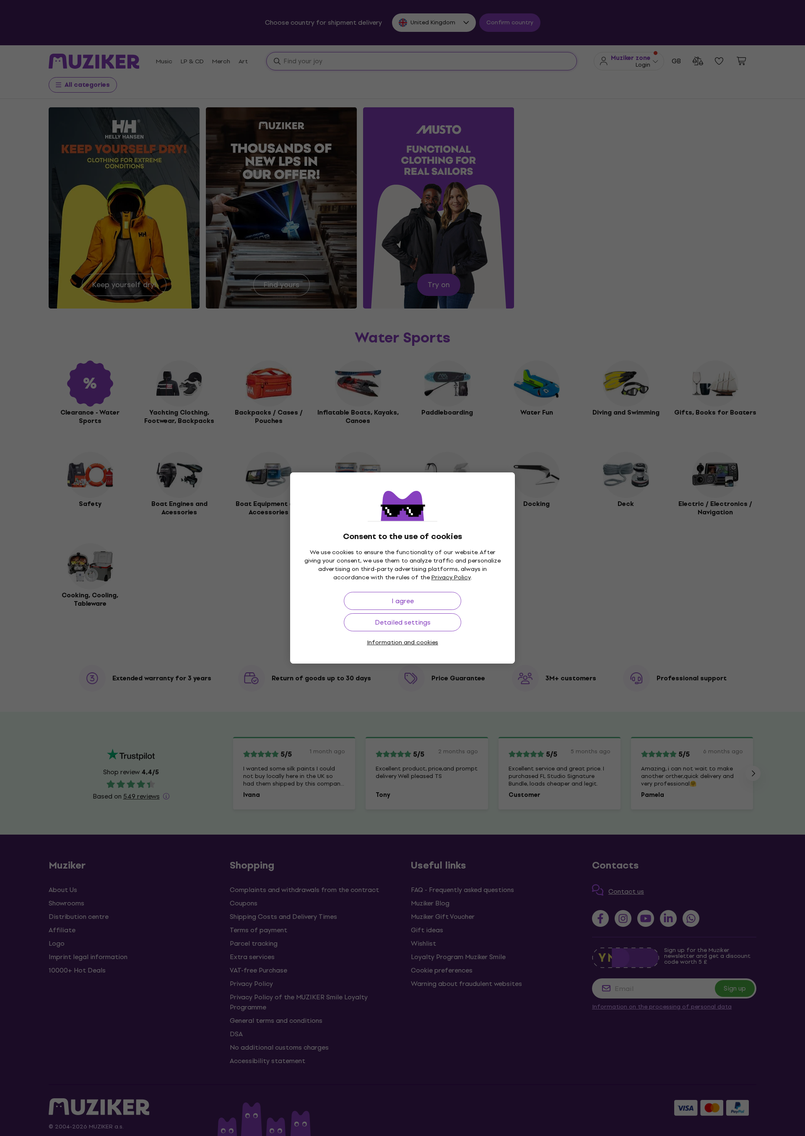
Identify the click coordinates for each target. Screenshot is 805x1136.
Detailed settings (403, 622)
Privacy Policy (451, 577)
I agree (403, 601)
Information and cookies (402, 642)
